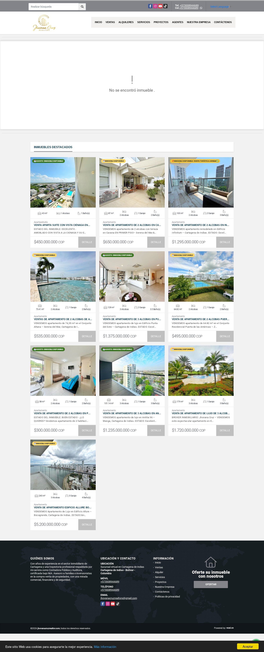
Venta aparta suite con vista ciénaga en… (62, 225)
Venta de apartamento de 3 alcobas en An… (132, 413)
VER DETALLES (63, 182)
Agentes (177, 22)
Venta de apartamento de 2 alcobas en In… (200, 225)
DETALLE (87, 242)
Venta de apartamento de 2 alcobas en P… (62, 413)
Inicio (98, 22)
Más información (105, 646)
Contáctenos (223, 22)
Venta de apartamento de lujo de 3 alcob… (201, 413)
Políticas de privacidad (167, 596)
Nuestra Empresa (198, 22)
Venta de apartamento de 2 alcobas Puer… (200, 319)
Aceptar (248, 646)
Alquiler (159, 572)
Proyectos (161, 22)
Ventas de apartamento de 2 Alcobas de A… (63, 319)
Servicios (143, 22)
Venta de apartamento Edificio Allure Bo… (62, 507)
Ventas (110, 22)
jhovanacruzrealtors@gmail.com (119, 598)
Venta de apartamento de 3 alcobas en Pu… (132, 319)
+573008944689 (189, 5)
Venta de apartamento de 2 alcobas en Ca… (132, 225)
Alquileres (126, 22)
